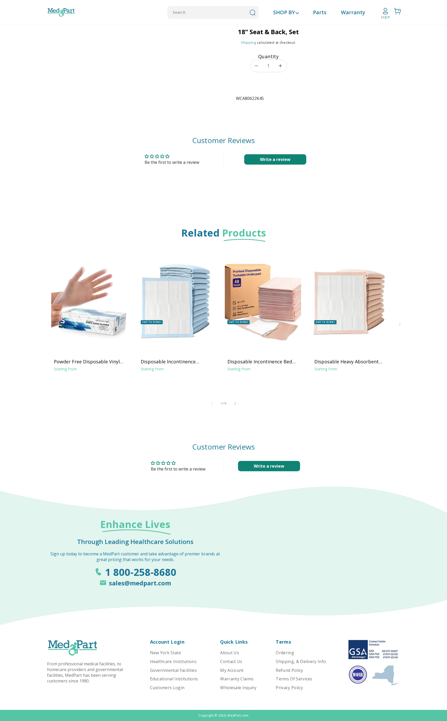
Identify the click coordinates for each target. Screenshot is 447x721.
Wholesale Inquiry (238, 687)
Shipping (248, 42)
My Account (231, 670)
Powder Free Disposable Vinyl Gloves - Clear (87, 361)
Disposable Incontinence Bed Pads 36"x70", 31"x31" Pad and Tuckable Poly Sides (260, 361)
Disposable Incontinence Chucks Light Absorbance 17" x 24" (175, 361)
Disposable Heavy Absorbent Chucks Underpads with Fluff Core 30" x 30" (346, 361)
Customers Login (167, 687)
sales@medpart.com (140, 583)
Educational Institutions (174, 679)
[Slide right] (235, 403)
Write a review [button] (275, 159)
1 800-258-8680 (140, 572)
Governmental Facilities (173, 670)
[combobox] (213, 12)
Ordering (285, 653)
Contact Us (231, 661)
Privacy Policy (289, 687)
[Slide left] (212, 403)
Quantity (268, 56)
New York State (165, 653)
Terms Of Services (294, 679)
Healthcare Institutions (173, 661)
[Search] (252, 12)
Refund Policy (289, 670)
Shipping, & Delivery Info (301, 661)
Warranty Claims (237, 679)
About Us (229, 653)
